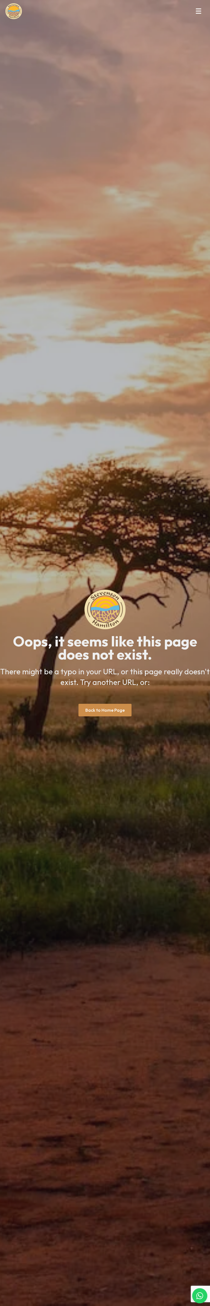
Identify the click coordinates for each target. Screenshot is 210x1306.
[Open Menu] (198, 11)
